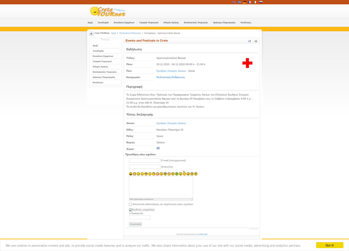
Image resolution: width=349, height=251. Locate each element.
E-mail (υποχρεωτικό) (173, 160)
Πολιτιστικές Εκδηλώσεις (130, 33)
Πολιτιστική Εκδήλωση (171, 77)
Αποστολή (135, 224)
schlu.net (202, 234)
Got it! (330, 245)
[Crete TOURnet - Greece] (112, 11)
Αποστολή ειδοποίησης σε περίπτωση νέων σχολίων (163, 204)
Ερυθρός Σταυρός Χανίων (171, 71)
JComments (253, 229)
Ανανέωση (137, 213)
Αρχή (113, 33)
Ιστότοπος (167, 166)
